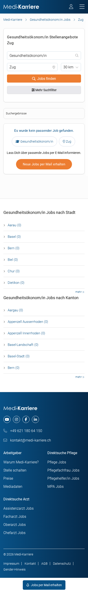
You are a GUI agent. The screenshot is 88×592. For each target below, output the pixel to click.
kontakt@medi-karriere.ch (30, 440)
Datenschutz (62, 563)
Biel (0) (13, 260)
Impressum (11, 563)
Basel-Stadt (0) (19, 356)
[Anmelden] (71, 7)
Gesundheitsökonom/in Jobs (50, 19)
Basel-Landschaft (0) (23, 345)
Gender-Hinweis (14, 569)
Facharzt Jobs (14, 516)
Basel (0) (14, 237)
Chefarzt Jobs (14, 533)
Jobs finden (46, 78)
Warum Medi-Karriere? (21, 462)
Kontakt (30, 563)
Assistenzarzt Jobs (18, 508)
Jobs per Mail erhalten (46, 585)
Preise (8, 478)
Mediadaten (12, 486)
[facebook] (26, 419)
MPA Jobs (55, 486)
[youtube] (7, 419)
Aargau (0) (15, 310)
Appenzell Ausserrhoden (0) (28, 322)
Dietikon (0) (16, 283)
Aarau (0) (14, 225)
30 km (68, 67)
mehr (78, 292)
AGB (44, 563)
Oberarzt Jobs (14, 525)
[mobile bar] (82, 7)
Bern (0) (13, 248)
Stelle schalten (14, 470)
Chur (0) (14, 271)
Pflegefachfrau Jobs (63, 470)
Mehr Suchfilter (46, 90)
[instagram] (16, 419)
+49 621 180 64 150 (25, 431)
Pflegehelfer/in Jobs (63, 478)
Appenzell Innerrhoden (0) (26, 333)
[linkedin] (35, 419)
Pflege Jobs (56, 462)
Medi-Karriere (12, 19)
